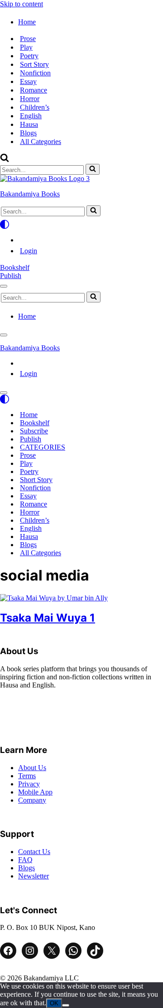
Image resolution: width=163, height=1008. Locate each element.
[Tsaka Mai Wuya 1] (54, 598)
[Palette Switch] (81, 224)
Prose (28, 38)
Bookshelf (14, 267)
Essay (28, 81)
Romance (33, 90)
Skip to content (21, 4)
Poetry (29, 56)
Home (29, 414)
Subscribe (34, 431)
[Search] (4, 159)
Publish (10, 275)
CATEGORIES (42, 447)
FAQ (25, 860)
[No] (65, 1005)
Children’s (34, 107)
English (31, 116)
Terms (27, 776)
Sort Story (34, 64)
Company (32, 800)
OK (54, 1003)
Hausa (29, 124)
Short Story (36, 479)
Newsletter (33, 876)
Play (26, 47)
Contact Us (34, 851)
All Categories (40, 141)
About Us (32, 767)
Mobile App (35, 792)
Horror (29, 98)
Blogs (28, 133)
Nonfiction (35, 73)
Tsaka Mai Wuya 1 (47, 617)
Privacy (29, 784)
